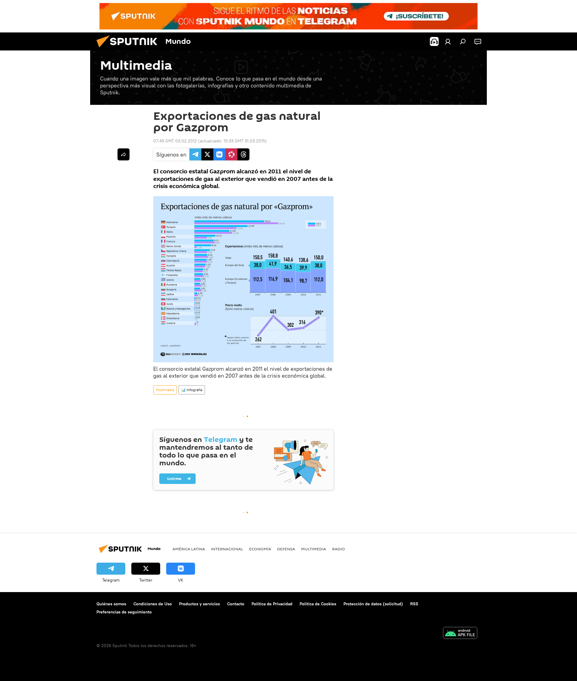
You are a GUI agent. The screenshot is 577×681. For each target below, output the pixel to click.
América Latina (188, 549)
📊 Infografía (191, 390)
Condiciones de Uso (152, 604)
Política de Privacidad (272, 604)
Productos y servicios (199, 604)
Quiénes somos (111, 604)
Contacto (235, 604)
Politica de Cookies (318, 604)
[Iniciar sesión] (448, 41)
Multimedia (165, 390)
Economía (260, 549)
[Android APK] (460, 633)
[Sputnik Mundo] (129, 49)
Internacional (227, 549)
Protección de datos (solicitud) (373, 604)
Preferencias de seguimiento (124, 612)
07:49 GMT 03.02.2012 (175, 141)
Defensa (286, 549)
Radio (338, 549)
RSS (414, 604)
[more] (124, 154)
